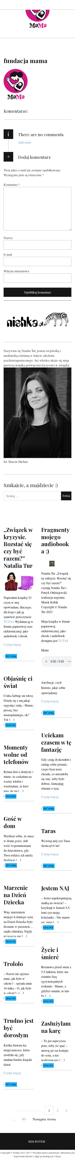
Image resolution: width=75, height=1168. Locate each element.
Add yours (24, 142)
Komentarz (12, 184)
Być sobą (11, 656)
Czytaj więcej (12, 644)
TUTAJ (63, 640)
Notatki (11, 796)
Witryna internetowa (16, 271)
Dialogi (10, 725)
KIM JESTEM (36, 1141)
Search (69, 4)
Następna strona (44, 1119)
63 (24, 1119)
